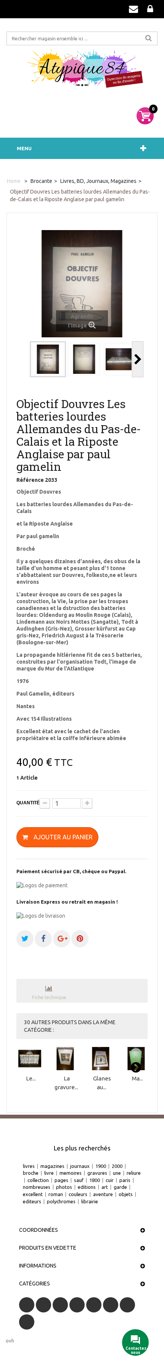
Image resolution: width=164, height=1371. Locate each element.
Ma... (137, 1078)
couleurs (78, 1194)
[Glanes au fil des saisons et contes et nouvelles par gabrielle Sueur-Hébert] (101, 1059)
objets (126, 1194)
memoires (70, 1173)
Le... (31, 1078)
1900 (100, 1166)
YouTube (77, 1304)
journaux (80, 1166)
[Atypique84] (82, 71)
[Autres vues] (24, 359)
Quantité (28, 802)
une (117, 1173)
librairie (89, 1201)
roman (55, 1194)
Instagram (26, 1322)
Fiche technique (49, 997)
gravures (97, 1173)
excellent (33, 1194)
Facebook (26, 1304)
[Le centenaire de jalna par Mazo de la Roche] (31, 1059)
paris (124, 1180)
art (104, 1187)
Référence (30, 480)
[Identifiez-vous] (150, 9)
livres (29, 1166)
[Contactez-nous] (133, 9)
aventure (103, 1194)
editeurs (32, 1201)
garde (120, 1187)
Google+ (93, 1304)
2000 (117, 1166)
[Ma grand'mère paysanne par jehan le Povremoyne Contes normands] (137, 1059)
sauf (79, 1180)
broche (31, 1173)
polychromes (61, 1201)
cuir (110, 1180)
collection (38, 1180)
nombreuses (36, 1187)
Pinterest (110, 1304)
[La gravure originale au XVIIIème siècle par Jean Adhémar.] (66, 1059)
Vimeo (127, 1304)
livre (49, 1173)
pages (61, 1180)
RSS (60, 1304)
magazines (52, 1166)
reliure (134, 1173)
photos (64, 1187)
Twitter (43, 1304)
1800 (94, 1180)
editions (87, 1187)
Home (14, 181)
